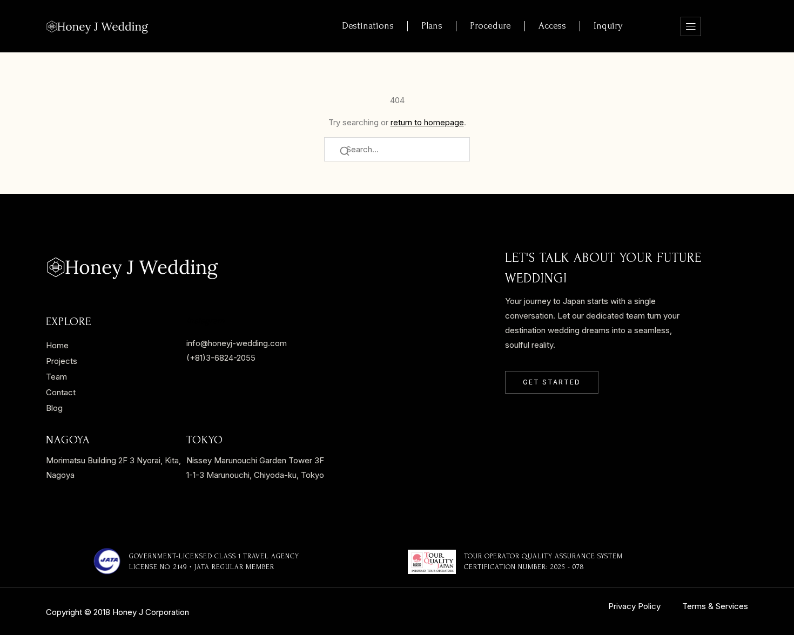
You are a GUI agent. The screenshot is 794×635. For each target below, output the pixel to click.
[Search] (344, 152)
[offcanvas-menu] (691, 26)
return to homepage (427, 122)
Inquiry (608, 26)
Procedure (490, 26)
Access (552, 26)
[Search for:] (397, 149)
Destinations (368, 26)
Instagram (205, 320)
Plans (431, 26)
